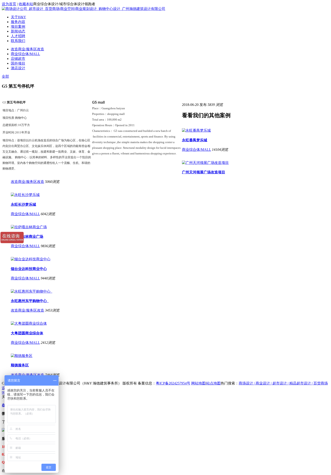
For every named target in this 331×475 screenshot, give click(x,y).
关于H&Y (18, 17)
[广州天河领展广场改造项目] (205, 163)
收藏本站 (26, 4)
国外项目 (18, 63)
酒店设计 (18, 68)
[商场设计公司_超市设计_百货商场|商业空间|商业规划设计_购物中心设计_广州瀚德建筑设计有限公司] (83, 9)
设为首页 (9, 4)
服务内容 (18, 22)
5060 (48, 182)
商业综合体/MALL (25, 54)
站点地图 (213, 383)
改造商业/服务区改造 (27, 49)
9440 (44, 278)
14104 (216, 149)
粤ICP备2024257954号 (173, 383)
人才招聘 (18, 36)
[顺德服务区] (21, 356)
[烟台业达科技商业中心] (30, 259)
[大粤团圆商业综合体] (29, 323)
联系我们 (18, 41)
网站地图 (198, 383)
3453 (48, 310)
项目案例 (18, 26)
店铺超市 (18, 59)
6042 (44, 214)
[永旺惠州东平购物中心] (31, 291)
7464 (48, 375)
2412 (44, 343)
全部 (5, 76)
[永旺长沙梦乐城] (25, 195)
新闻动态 (18, 31)
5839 (211, 105)
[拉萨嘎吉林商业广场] (29, 227)
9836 (44, 246)
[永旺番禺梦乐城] (196, 130)
